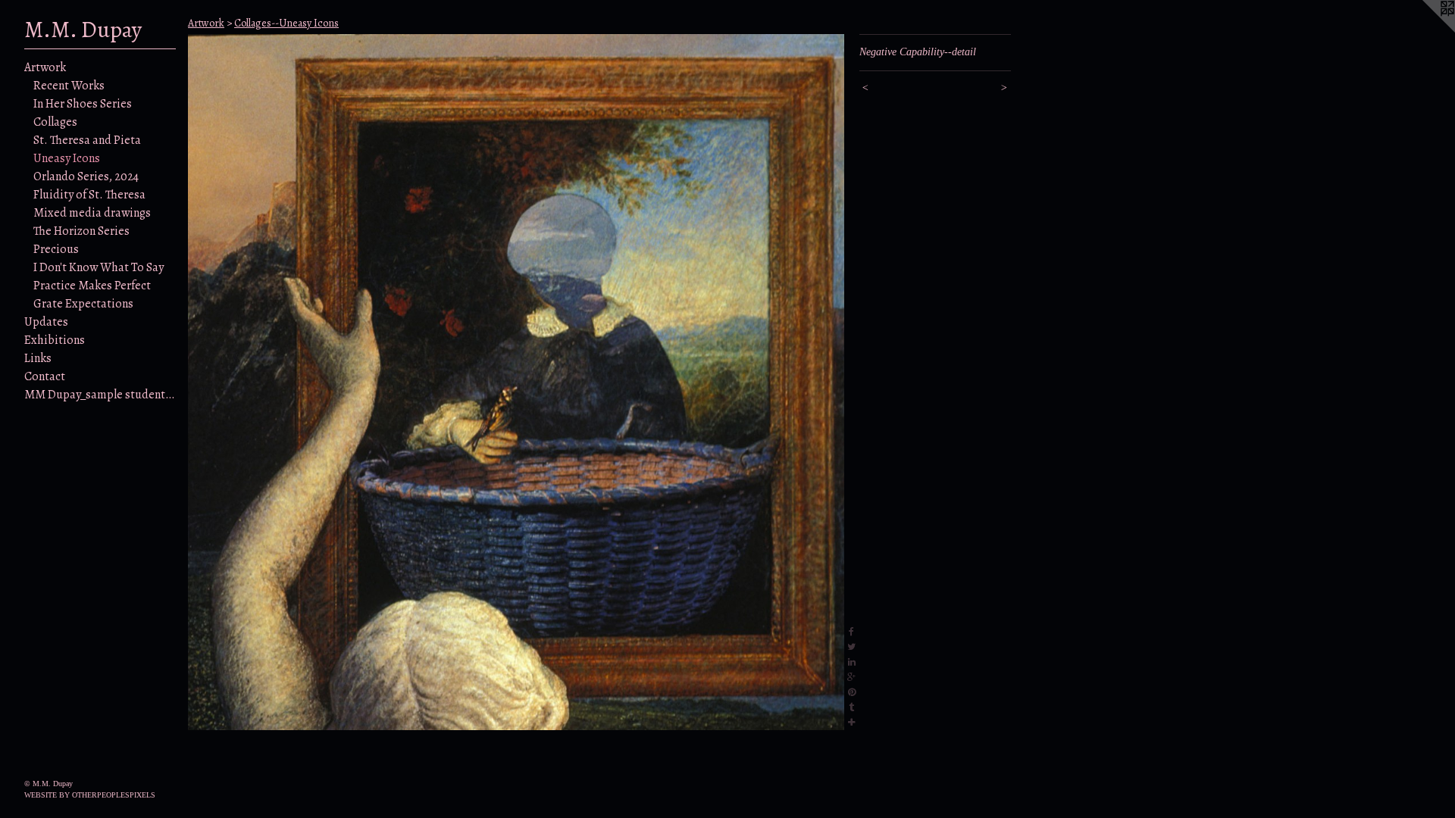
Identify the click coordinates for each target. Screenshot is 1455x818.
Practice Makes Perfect (92, 285)
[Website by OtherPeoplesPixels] (1424, 30)
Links (38, 358)
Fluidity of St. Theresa (89, 194)
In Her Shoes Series (82, 103)
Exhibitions (54, 340)
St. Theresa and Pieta (87, 140)
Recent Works (69, 85)
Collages (55, 122)
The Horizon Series (81, 231)
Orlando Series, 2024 (86, 176)
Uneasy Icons (66, 158)
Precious (56, 249)
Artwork (45, 67)
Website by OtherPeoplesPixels (89, 795)
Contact (44, 376)
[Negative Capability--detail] (516, 382)
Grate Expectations (83, 303)
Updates (46, 322)
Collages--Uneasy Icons (286, 23)
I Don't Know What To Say (98, 267)
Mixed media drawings (92, 212)
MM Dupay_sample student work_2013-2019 (100, 394)
